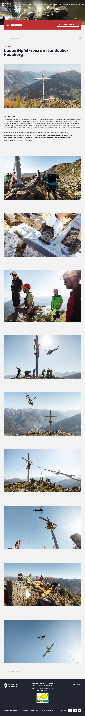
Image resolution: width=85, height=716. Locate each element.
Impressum (25, 710)
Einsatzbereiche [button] (42, 4)
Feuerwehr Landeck (8, 4)
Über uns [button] (32, 4)
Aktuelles (24, 4)
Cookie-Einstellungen (47, 710)
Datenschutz (35, 710)
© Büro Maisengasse (10, 710)
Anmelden (76, 684)
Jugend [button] (74, 4)
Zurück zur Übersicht (12, 38)
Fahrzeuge (53, 4)
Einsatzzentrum (64, 4)
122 (69, 25)
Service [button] (81, 4)
